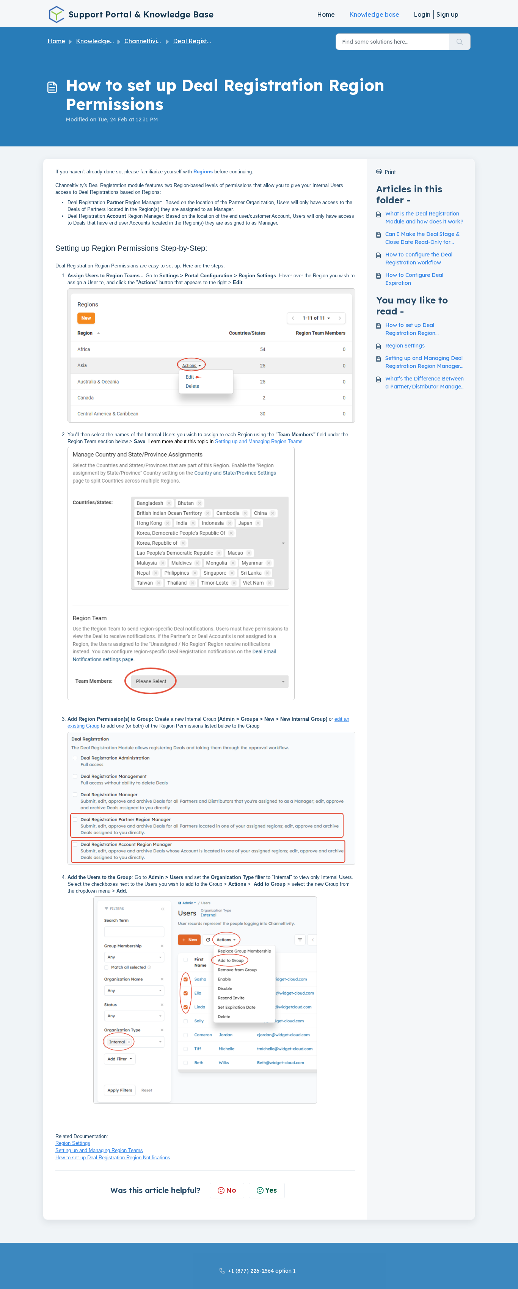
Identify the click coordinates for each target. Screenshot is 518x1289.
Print (390, 171)
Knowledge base (374, 14)
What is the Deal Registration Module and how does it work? (424, 217)
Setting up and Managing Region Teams (259, 441)
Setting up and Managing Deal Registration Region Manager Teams (424, 362)
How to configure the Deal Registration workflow (418, 258)
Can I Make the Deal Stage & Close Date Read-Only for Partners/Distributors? (422, 238)
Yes (271, 1190)
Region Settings (72, 1143)
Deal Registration (198, 41)
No (231, 1190)
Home (326, 14)
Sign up (447, 14)
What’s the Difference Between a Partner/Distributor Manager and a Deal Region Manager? (424, 383)
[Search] (460, 41)
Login (422, 14)
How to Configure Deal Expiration (414, 279)
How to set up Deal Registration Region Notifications (410, 329)
